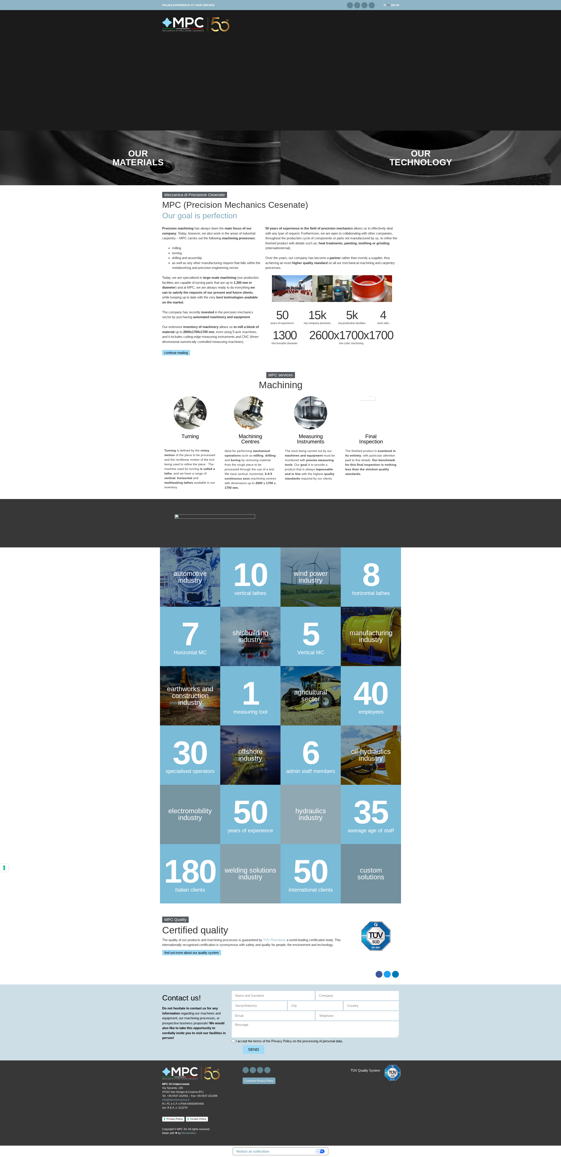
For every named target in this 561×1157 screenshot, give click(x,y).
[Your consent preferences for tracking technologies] (4, 868)
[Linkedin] (364, 5)
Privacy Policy (175, 1118)
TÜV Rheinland (274, 940)
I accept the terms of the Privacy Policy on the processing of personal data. (289, 1041)
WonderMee (188, 1133)
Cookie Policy (198, 1118)
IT (385, 5)
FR (397, 5)
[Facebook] (350, 5)
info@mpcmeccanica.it (175, 1099)
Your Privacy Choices (295, 1151)
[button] (194, 195)
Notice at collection (252, 1151)
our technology (420, 158)
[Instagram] (357, 5)
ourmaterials (138, 158)
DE (393, 5)
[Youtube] (372, 5)
